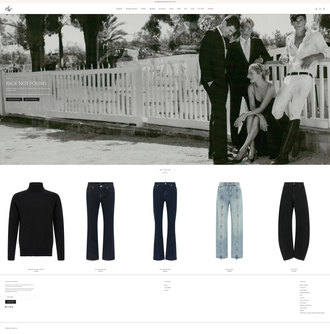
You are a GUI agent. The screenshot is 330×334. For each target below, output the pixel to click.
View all (165, 172)
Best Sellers (165, 170)
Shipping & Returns (305, 293)
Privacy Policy (303, 308)
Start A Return (304, 285)
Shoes (179, 9)
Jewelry (171, 9)
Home (192, 9)
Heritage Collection (131, 9)
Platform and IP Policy (306, 305)
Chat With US (303, 290)
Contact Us (303, 287)
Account (302, 298)
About (165, 285)
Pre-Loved (201, 9)
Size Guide (303, 303)
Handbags (152, 9)
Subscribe (10, 302)
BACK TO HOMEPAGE (31, 99)
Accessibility (167, 287)
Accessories (162, 9)
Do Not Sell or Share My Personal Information (312, 313)
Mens (185, 9)
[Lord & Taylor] (8, 8)
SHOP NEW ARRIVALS (14, 99)
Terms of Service (304, 300)
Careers (166, 290)
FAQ (301, 295)
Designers (119, 9)
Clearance (210, 9)
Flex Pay (302, 310)
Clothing (143, 9)
